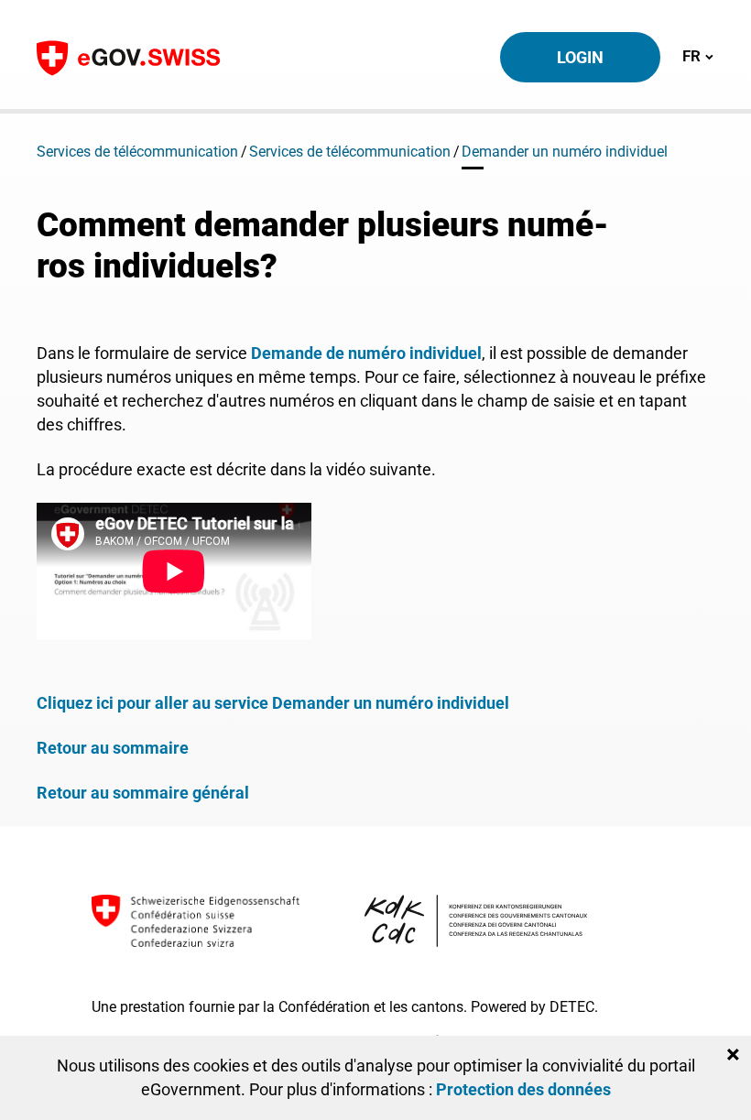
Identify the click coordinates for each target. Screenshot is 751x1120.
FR (697, 55)
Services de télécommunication (137, 151)
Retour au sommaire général (143, 792)
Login (580, 57)
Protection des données (523, 1089)
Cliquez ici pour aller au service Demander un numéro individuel (273, 702)
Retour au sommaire (113, 747)
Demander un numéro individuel (565, 151)
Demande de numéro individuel (366, 353)
